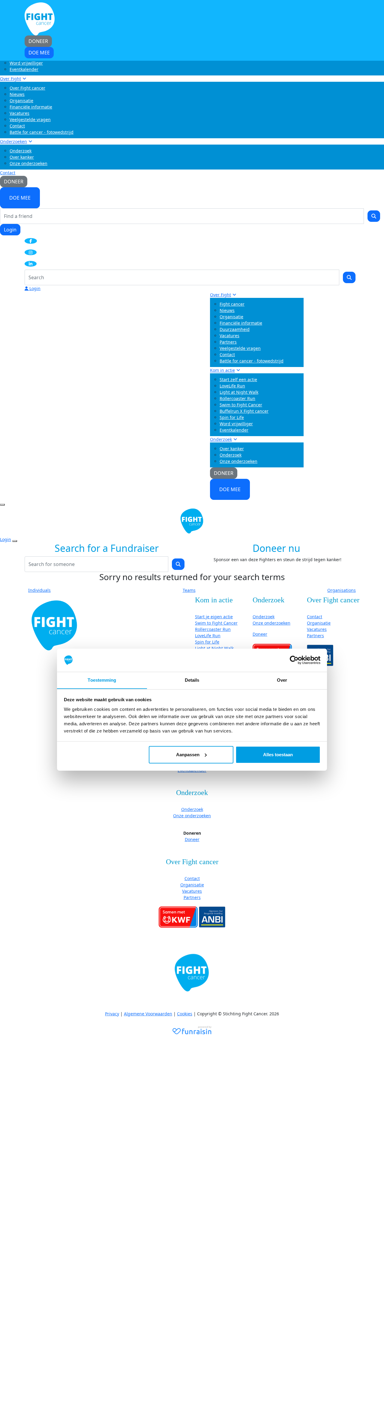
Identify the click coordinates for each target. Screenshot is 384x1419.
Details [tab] (192, 679)
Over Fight (10, 78)
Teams (189, 590)
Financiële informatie (31, 107)
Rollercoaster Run (237, 398)
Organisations (341, 590)
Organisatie (21, 100)
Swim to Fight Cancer (241, 405)
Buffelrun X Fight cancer (244, 411)
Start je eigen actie (214, 616)
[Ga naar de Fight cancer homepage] (55, 625)
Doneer (260, 634)
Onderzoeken (13, 141)
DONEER (13, 181)
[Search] (374, 216)
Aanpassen (188, 754)
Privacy (112, 1014)
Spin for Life (232, 417)
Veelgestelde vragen (30, 119)
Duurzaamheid (235, 329)
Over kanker (22, 157)
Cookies (184, 1014)
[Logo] (40, 18)
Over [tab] (282, 679)
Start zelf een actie (238, 379)
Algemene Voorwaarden (148, 1014)
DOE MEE (20, 197)
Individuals (39, 590)
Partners (228, 342)
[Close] (14, 541)
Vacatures (19, 113)
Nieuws (17, 94)
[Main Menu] (2, 505)
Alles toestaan (278, 754)
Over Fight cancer (27, 88)
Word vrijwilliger (26, 63)
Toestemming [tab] (102, 679)
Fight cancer (232, 304)
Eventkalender (24, 69)
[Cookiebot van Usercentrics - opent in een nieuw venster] (294, 660)
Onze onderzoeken (28, 163)
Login (10, 229)
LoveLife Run (232, 386)
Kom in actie (222, 370)
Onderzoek (21, 151)
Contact (17, 126)
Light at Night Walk (239, 392)
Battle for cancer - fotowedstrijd (42, 132)
